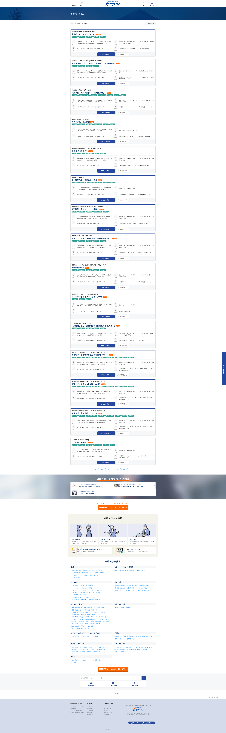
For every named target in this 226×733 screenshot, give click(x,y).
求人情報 (74, 5)
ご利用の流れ (73, 708)
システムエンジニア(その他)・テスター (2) (82, 590)
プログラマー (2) (100, 590)
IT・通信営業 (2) (76, 573)
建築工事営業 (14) (97, 570)
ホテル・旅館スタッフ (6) (78, 651)
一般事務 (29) (118, 636)
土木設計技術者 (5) (120, 588)
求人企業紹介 (90, 714)
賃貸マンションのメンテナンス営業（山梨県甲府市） (94, 63)
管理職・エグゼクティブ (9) (137, 570)
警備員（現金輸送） (80, 151)
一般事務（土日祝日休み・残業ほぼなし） (89, 92)
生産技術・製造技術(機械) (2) (92, 610)
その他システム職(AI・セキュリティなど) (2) (83, 597)
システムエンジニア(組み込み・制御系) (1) (82, 588)
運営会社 (148, 705)
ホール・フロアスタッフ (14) (98, 649)
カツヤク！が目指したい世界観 (77, 712)
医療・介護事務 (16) (127, 607)
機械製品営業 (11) (76, 570)
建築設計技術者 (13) (120, 585)
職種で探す (89, 708)
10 (126, 469)
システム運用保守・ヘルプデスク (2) (81, 595)
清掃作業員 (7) (129, 647)
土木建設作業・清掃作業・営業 (84, 180)
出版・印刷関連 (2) (76, 636)
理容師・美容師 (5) (103, 647)
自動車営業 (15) (87, 570)
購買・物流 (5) (118, 639)
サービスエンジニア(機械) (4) (97, 612)
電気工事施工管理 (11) (130, 590)
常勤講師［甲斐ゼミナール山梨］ (85, 209)
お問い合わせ (129, 705)
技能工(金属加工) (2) (93, 614)
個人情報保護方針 (140, 705)
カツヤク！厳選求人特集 (86, 493)
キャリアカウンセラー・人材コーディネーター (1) (94, 575)
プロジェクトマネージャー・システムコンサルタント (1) (86, 592)
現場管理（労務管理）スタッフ (84, 413)
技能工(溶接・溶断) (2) (77, 619)
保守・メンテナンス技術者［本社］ (86, 384)
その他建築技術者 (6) (144, 585)
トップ (208, 697)
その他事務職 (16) (129, 639)
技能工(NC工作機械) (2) (78, 617)
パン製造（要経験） (80, 442)
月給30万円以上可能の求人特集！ (89, 486)
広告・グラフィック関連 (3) (90, 636)
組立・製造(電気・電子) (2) (78, 626)
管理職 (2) (117, 607)
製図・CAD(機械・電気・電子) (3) (80, 628)
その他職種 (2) (75, 662)
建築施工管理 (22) (132, 585)
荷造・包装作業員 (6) (120, 651)
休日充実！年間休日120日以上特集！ (133, 486)
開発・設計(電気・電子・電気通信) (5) (94, 607)
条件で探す (89, 712)
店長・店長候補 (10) (77, 647)
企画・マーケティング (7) (121, 570)
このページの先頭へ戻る (113, 694)
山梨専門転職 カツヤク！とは (76, 706)
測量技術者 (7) (118, 590)
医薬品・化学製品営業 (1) (97, 573)
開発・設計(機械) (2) (77, 607)
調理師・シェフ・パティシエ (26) (80, 649)
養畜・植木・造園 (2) (96, 660)
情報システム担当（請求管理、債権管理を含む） (92, 238)
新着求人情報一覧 (91, 706)
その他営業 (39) (76, 577)
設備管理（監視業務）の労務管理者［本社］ (90, 355)
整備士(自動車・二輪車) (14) (79, 614)
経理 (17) (138, 636)
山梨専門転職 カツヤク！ (76, 703)
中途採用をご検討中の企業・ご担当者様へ (141, 723)
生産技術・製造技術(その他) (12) (80, 612)
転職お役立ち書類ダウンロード (92, 549)
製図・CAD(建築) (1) (143, 590)
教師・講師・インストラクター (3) (80, 660)
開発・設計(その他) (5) (77, 610)
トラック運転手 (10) (120, 649)
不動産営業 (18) (76, 575)
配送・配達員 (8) (142, 649)
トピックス (133, 539)
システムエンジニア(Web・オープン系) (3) (82, 585)
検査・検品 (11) (91, 626)
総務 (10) (145, 636)
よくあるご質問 (105, 539)
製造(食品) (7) (106, 621)
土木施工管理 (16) (131, 588)
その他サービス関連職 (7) (93, 651)
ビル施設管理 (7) (119, 647)
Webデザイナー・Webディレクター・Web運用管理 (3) (86, 599)
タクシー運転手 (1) (149, 647)
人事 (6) (152, 636)
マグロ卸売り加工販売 (81, 121)
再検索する (151, 23)
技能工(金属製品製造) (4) (91, 619)
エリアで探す (90, 710)
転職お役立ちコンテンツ (134, 549)
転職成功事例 (76, 539)
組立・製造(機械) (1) (95, 624)
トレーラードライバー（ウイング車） (87, 296)
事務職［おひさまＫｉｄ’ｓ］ (84, 34)
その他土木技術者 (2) (143, 588)
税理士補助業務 (78, 267)
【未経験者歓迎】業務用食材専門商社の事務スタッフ (94, 325)
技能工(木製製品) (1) (105, 619)
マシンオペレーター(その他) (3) (80, 624)
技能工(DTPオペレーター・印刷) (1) (81, 621)
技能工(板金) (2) (103, 617)
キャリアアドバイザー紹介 (76, 710)
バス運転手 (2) (139, 647)
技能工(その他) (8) (96, 621)
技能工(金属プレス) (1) (91, 617)
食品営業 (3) (85, 573)
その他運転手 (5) (131, 649)
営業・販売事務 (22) (129, 636)
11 (130, 469)
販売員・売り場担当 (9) (90, 647)
